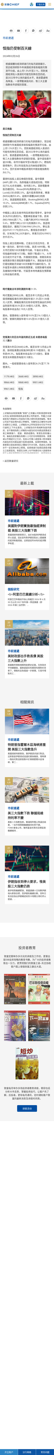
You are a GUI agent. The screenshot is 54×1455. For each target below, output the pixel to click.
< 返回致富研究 (10, 461)
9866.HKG (9, 382)
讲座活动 (27, 1108)
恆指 (20, 389)
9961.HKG (9, 389)
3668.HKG (23, 376)
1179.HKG (9, 376)
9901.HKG (38, 382)
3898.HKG (38, 376)
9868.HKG (23, 382)
